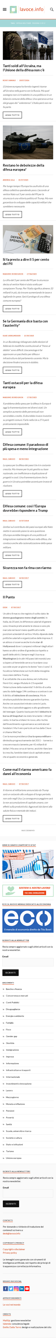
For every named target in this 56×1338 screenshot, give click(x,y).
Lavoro (9, 1090)
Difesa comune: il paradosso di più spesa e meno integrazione (25, 446)
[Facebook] (5, 1288)
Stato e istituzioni (14, 1144)
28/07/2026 (24, 80)
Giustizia (10, 1043)
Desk (5, 607)
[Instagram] (16, 1288)
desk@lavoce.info (11, 1233)
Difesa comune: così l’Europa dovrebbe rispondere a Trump (25, 508)
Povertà (10, 1117)
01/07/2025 (23, 180)
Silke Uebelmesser (12, 336)
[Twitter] (11, 1288)
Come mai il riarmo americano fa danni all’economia (27, 771)
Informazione (12, 1063)
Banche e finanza (14, 989)
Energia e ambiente (15, 1016)
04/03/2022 (24, 459)
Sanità (9, 1124)
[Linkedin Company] (21, 1288)
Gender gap (11, 1036)
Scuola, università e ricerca (18, 1131)
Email (5, 956)
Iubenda (7, 1323)
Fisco (8, 1029)
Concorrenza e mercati (17, 995)
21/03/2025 (29, 336)
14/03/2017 (24, 578)
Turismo (10, 1151)
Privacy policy (10, 1252)
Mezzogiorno (12, 1097)
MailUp (6, 1320)
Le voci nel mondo (11, 1304)
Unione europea (13, 1158)
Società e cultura (14, 1138)
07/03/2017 (16, 607)
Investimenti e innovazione (19, 1083)
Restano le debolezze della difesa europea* (23, 167)
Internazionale (13, 1077)
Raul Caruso (9, 459)
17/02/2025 (32, 397)
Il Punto (9, 597)
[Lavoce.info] (28, 9)
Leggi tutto (12, 115)
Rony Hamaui (9, 80)
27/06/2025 (32, 274)
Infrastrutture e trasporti (18, 1070)
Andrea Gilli (9, 180)
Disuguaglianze (13, 1009)
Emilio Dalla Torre (12, 1327)
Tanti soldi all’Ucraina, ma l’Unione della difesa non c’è (24, 68)
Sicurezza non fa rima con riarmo (27, 568)
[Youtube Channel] (27, 1288)
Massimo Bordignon (13, 274)
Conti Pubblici (12, 1002)
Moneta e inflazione (15, 1104)
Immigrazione (12, 1050)
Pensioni (10, 1110)
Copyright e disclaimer (14, 1249)
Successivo (28, 830)
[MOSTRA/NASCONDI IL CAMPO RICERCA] (51, 9)
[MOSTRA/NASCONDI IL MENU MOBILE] (4, 9)
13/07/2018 (24, 521)
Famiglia (9, 1022)
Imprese (10, 1056)
